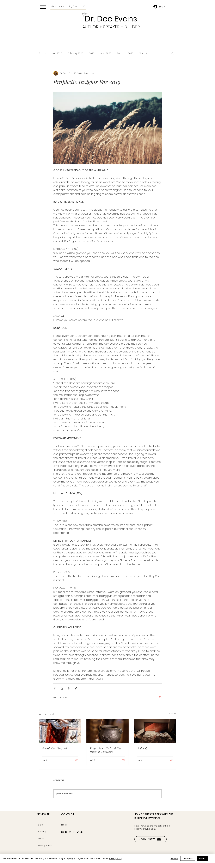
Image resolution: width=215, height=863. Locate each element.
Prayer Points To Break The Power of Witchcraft (105, 750)
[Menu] (42, 6)
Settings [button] (174, 858)
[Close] (211, 858)
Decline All (187, 858)
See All (172, 713)
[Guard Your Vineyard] (60, 731)
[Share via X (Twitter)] (62, 688)
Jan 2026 (57, 53)
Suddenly (142, 748)
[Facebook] (74, 832)
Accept (202, 858)
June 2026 (105, 53)
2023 (130, 53)
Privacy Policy (115, 858)
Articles (43, 53)
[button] (172, 53)
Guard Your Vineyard (54, 748)
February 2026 (75, 53)
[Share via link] (76, 688)
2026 (91, 53)
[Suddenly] (155, 731)
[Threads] (66, 832)
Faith (119, 53)
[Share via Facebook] (54, 688)
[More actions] (160, 73)
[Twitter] (77, 832)
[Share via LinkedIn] (69, 688)
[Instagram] (70, 832)
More (142, 53)
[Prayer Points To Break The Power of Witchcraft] (107, 731)
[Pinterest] (62, 832)
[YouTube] (81, 832)
